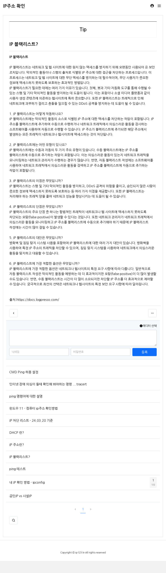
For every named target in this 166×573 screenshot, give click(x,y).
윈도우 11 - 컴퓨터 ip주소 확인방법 (33, 408)
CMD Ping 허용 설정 (23, 372)
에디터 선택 (150, 325)
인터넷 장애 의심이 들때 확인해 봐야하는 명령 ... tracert (48, 384)
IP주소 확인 (14, 6)
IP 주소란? (16, 444)
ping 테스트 (17, 469)
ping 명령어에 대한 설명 (26, 396)
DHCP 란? (16, 432)
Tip (83, 29)
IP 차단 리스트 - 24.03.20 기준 (31, 420)
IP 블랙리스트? (19, 456)
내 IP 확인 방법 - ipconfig (27, 482)
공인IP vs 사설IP (20, 496)
